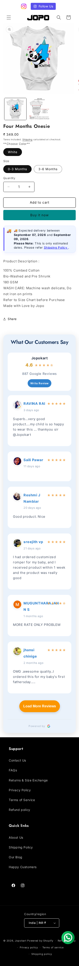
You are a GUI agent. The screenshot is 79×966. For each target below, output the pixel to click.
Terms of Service (22, 800)
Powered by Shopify (40, 940)
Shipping (27, 139)
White (12, 152)
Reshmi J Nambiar (31, 498)
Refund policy (19, 810)
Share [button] (12, 319)
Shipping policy (41, 954)
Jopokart (39, 358)
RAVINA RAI (34, 403)
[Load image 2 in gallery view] (39, 109)
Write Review (39, 383)
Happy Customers (23, 867)
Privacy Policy (20, 790)
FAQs (13, 770)
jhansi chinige (30, 653)
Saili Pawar (33, 460)
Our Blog (15, 857)
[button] (9, 17)
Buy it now (39, 215)
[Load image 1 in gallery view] (15, 109)
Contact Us (17, 760)
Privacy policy (29, 947)
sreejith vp (33, 542)
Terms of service (53, 947)
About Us (16, 837)
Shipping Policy (56, 247)
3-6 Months (47, 169)
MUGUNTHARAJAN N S (34, 606)
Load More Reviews (39, 706)
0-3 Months (17, 169)
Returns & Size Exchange (28, 780)
